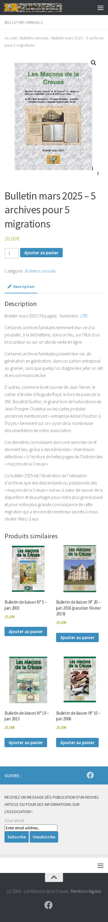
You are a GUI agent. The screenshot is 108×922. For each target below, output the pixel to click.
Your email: (14, 820)
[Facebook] (90, 775)
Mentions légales (86, 891)
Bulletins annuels (23, 22)
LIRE (84, 316)
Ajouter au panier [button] (26, 631)
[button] (93, 62)
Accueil (10, 38)
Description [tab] (23, 286)
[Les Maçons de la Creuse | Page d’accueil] (43, 7)
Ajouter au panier (41, 252)
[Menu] (100, 7)
